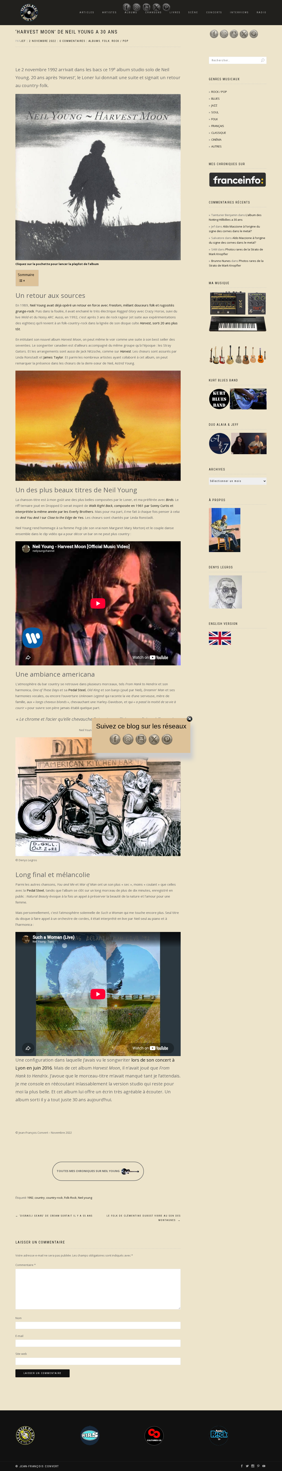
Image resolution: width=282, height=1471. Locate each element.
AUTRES (216, 146)
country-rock (54, 1198)
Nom (18, 1318)
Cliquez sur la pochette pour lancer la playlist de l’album (57, 264)
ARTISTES (109, 12)
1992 (30, 1198)
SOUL (215, 112)
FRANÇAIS (217, 126)
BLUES (215, 99)
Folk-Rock (70, 1198)
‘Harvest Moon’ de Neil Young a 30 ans (66, 32)
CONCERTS (214, 12)
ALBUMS (94, 41)
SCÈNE (193, 12)
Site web (21, 1354)
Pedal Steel (76, 690)
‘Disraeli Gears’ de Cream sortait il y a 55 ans (54, 1215)
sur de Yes (51, 517)
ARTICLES (87, 12)
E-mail (19, 1336)
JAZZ (214, 105)
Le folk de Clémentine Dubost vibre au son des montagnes (144, 1218)
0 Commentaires (72, 41)
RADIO (262, 12)
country (40, 1198)
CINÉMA (216, 140)
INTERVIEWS (239, 12)
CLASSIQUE (218, 133)
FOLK (106, 41)
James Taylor (53, 357)
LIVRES (175, 12)
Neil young (85, 1198)
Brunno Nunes (221, 261)
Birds (169, 499)
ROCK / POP (120, 41)
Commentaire (25, 1265)
